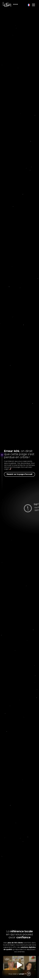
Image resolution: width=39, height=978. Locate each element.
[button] (19, 965)
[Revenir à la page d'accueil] (7, 4)
